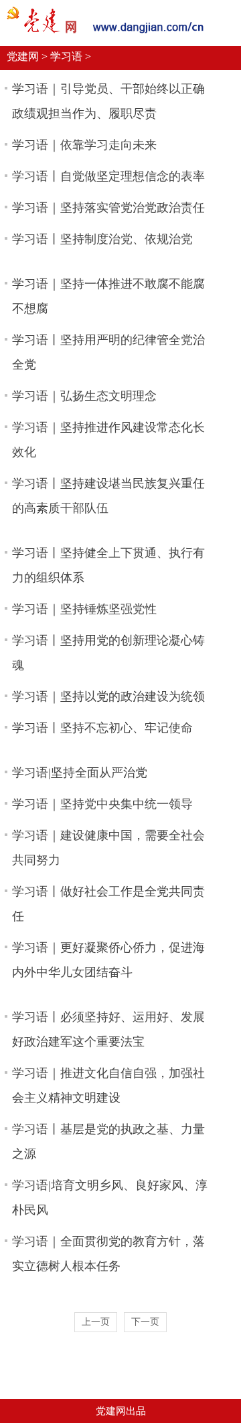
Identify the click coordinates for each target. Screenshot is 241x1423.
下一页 (145, 1322)
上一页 (96, 1322)
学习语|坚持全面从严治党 (79, 772)
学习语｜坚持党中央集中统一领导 (102, 804)
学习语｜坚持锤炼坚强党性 (84, 609)
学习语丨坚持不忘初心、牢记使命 (102, 728)
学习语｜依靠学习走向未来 (84, 145)
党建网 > (27, 56)
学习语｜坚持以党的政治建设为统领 (108, 696)
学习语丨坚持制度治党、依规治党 (102, 239)
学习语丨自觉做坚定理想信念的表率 (108, 176)
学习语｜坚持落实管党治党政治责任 (108, 207)
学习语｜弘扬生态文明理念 (84, 396)
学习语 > (70, 56)
